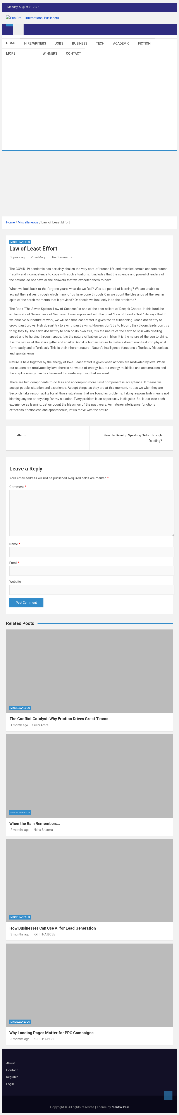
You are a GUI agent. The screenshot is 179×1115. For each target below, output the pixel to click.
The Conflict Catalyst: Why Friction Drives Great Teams (58, 718)
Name (14, 544)
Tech (100, 43)
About (10, 1063)
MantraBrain (120, 1107)
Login (10, 1084)
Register (12, 1077)
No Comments (62, 257)
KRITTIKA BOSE (44, 934)
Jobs (59, 43)
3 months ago (19, 934)
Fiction (144, 43)
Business (79, 43)
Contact (73, 53)
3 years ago (18, 257)
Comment (17, 487)
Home (10, 43)
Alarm (21, 435)
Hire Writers (35, 43)
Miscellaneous (20, 242)
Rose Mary (38, 257)
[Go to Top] (168, 1095)
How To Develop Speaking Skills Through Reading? (133, 438)
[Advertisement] (89, 183)
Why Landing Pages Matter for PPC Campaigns (51, 1032)
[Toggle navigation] (18, 29)
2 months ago (19, 829)
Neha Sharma (43, 829)
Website (15, 582)
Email (14, 563)
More (10, 53)
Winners (50, 53)
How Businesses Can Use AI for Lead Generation (52, 928)
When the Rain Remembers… (34, 823)
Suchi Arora (40, 725)
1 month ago (19, 725)
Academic (121, 43)
